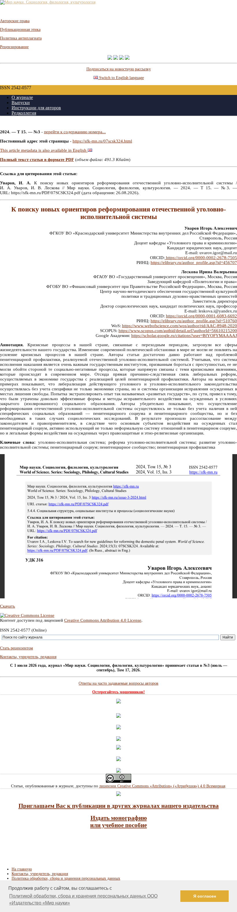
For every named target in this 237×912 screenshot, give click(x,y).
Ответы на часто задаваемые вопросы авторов (118, 683)
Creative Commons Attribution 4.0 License (102, 620)
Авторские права (14, 21)
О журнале (22, 97)
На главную (22, 869)
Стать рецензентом (16, 648)
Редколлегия (24, 113)
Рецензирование (14, 47)
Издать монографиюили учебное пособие (118, 821)
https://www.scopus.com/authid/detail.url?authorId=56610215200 (177, 330)
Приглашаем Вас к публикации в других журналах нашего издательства (118, 805)
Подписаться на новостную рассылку (118, 69)
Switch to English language (121, 78)
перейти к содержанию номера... (75, 132)
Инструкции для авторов (36, 107)
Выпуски (21, 102)
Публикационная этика (20, 29)
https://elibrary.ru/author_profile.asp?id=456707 (194, 262)
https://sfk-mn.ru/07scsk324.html (102, 141)
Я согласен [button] (204, 896)
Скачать (7, 606)
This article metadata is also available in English (44, 150)
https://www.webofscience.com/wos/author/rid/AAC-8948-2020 (179, 325)
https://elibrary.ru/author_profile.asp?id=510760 (194, 321)
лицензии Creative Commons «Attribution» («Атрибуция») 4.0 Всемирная (162, 786)
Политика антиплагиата (21, 38)
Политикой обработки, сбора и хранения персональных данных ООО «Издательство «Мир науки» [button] (83, 899)
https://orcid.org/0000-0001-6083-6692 (201, 316)
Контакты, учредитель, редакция (28, 657)
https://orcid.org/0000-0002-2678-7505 (201, 257)
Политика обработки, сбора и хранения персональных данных (66, 878)
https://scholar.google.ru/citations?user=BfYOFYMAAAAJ (184, 335)
